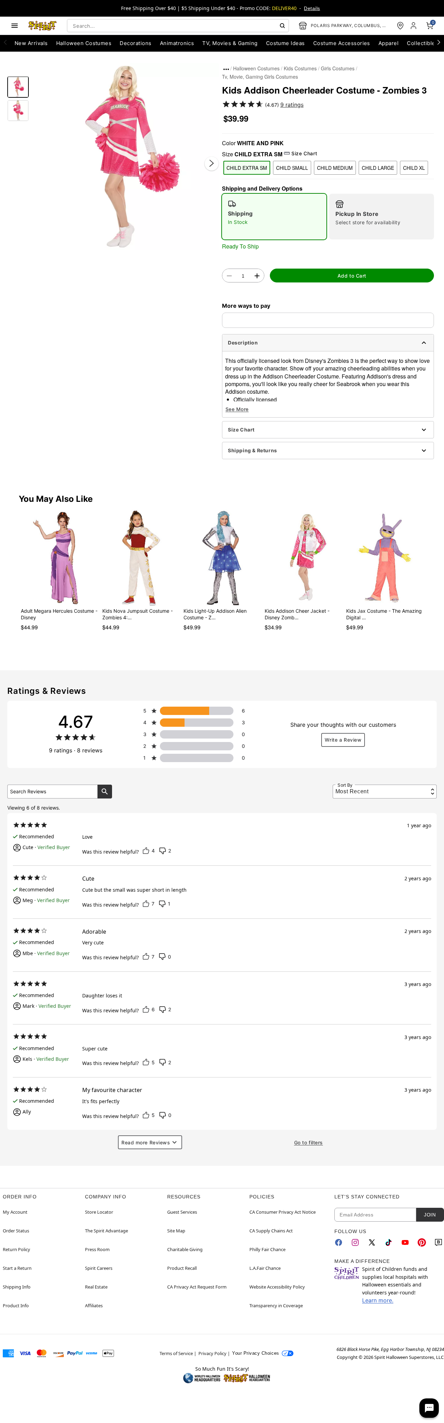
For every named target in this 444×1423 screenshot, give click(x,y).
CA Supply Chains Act (271, 1231)
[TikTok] (388, 1242)
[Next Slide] (212, 163)
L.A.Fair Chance (265, 1268)
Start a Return (17, 1268)
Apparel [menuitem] (388, 43)
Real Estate (96, 1287)
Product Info (16, 1305)
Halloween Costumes (256, 68)
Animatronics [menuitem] (177, 43)
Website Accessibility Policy (277, 1287)
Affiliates (94, 1305)
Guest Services (182, 1212)
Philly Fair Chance (267, 1249)
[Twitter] (372, 1242)
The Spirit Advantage (106, 1231)
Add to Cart (352, 276)
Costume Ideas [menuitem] (285, 43)
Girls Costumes (338, 68)
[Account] (414, 25)
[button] (125, 156)
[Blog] (438, 1242)
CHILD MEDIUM (335, 167)
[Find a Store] (400, 25)
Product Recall (182, 1268)
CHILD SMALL (292, 167)
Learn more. (377, 1300)
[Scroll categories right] (439, 41)
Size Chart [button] (304, 153)
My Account (15, 1212)
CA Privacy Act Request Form (197, 1287)
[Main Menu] (14, 25)
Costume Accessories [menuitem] (341, 43)
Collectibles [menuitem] (422, 43)
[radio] (274, 216)
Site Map (176, 1231)
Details (312, 8)
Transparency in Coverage (276, 1305)
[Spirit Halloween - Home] (43, 26)
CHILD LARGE (378, 167)
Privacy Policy (212, 1353)
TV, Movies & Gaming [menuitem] (229, 43)
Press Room (97, 1249)
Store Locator (99, 1212)
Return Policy (16, 1249)
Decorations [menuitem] (135, 43)
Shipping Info (17, 1287)
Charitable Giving (185, 1249)
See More (237, 409)
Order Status (16, 1231)
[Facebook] (338, 1242)
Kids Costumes (300, 68)
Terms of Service (176, 1353)
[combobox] (178, 25)
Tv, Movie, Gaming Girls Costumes (260, 76)
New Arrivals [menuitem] (31, 43)
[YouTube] (405, 1242)
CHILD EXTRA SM (247, 167)
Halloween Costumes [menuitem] (84, 43)
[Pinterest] (422, 1242)
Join (430, 1214)
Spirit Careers (98, 1268)
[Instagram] (355, 1242)
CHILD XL (414, 167)
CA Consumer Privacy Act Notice (282, 1212)
